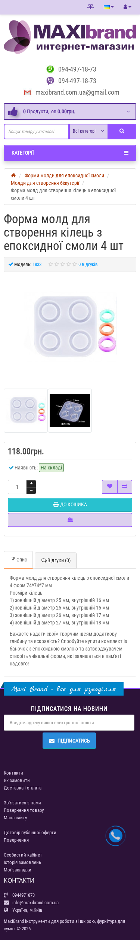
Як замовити (17, 780)
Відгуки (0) (59, 560)
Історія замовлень (22, 862)
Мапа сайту (15, 817)
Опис (21, 560)
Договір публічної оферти (30, 832)
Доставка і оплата (22, 788)
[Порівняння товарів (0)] (91, 7)
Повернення (16, 840)
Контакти (13, 773)
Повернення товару (24, 810)
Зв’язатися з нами (22, 803)
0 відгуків (88, 264)
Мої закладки (17, 870)
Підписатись (73, 741)
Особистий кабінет (23, 855)
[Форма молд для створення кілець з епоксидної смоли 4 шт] (70, 327)
